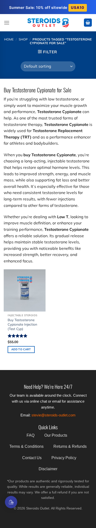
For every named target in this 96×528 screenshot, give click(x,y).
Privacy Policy (63, 458)
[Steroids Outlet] (48, 22)
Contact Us (32, 458)
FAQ (30, 435)
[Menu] (7, 23)
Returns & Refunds (70, 446)
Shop (23, 39)
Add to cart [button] (21, 349)
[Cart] (88, 23)
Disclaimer (48, 469)
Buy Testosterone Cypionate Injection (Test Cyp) (22, 324)
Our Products (55, 435)
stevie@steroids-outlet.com (54, 415)
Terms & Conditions (26, 446)
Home (9, 39)
